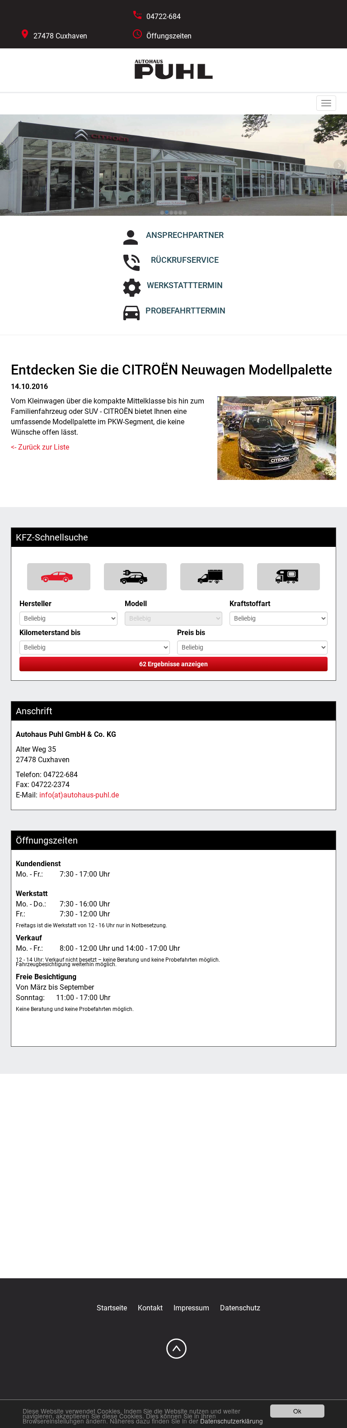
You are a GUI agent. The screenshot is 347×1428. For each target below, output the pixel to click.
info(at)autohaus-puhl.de (79, 795)
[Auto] (58, 576)
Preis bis (191, 632)
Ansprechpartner (185, 235)
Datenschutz (240, 1308)
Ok (297, 1410)
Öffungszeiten (169, 36)
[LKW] (212, 576)
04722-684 (163, 16)
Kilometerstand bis (49, 632)
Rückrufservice (185, 260)
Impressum (191, 1308)
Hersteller (35, 603)
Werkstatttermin (185, 285)
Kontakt (150, 1308)
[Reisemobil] (288, 576)
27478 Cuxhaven (60, 36)
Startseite (112, 1308)
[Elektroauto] (135, 576)
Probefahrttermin (185, 310)
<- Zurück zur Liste (40, 447)
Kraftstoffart (250, 603)
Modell (136, 603)
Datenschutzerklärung (231, 1420)
